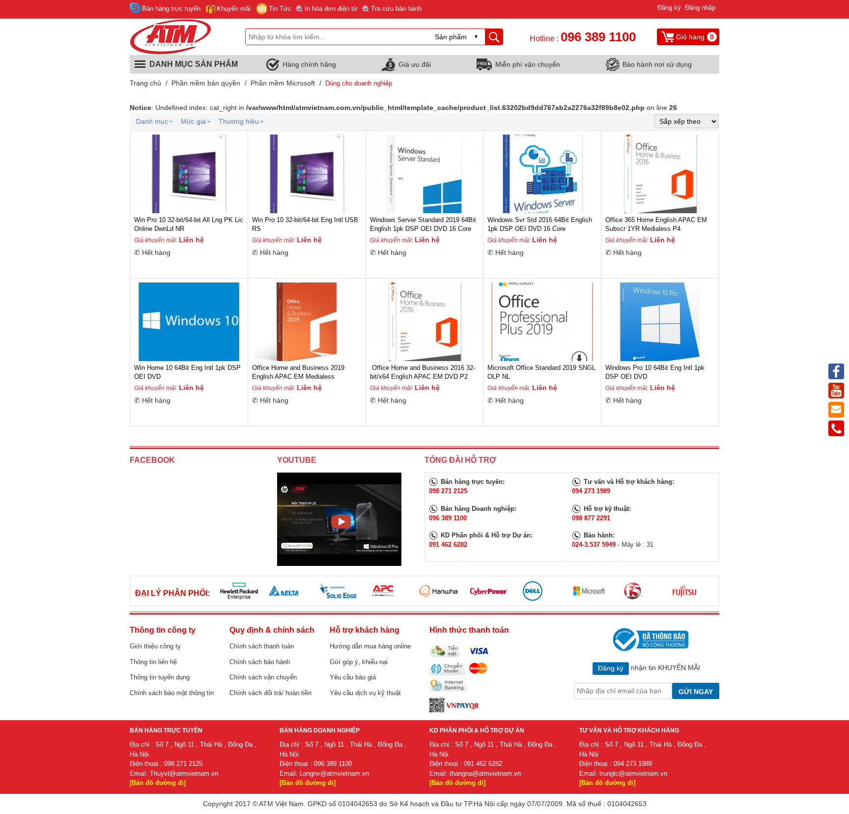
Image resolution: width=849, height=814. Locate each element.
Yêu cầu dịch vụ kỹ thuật (365, 693)
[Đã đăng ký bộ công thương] (649, 639)
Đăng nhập (700, 7)
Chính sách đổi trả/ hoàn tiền (270, 693)
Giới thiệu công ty (155, 646)
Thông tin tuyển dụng (160, 677)
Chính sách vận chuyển (263, 677)
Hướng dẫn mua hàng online (370, 646)
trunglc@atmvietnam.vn (633, 773)
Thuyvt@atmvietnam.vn (184, 773)
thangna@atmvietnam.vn (485, 773)
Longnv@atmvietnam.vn (334, 773)
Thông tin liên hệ (153, 662)
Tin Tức (280, 8)
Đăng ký (669, 7)
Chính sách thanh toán (261, 646)
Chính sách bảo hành (259, 662)
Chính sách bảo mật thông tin (172, 693)
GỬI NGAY (696, 692)
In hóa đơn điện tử (331, 8)
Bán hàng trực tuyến (171, 8)
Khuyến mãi (234, 8)
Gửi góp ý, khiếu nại (359, 662)
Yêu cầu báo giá (353, 677)
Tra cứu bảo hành (396, 8)
